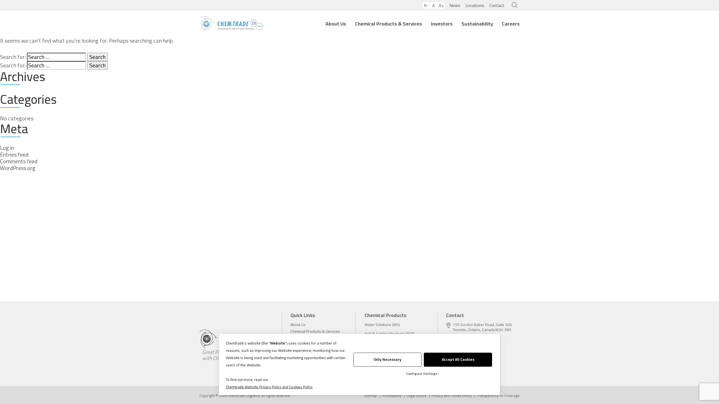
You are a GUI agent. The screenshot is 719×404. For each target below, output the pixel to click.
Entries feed (14, 154)
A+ (441, 5)
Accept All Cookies (458, 359)
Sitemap (370, 395)
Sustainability (477, 23)
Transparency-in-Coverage (498, 395)
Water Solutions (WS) (382, 324)
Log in (7, 147)
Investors (441, 23)
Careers (511, 23)
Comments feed (18, 161)
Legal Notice (416, 395)
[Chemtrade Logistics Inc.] (231, 24)
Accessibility (391, 395)
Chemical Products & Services (388, 23)
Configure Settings (422, 373)
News (454, 5)
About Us (336, 23)
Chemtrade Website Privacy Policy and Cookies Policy (269, 387)
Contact (496, 5)
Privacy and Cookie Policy (452, 395)
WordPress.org (17, 168)
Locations (474, 5)
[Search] (513, 5)
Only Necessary (387, 359)
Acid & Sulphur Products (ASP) (389, 333)
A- (426, 5)
